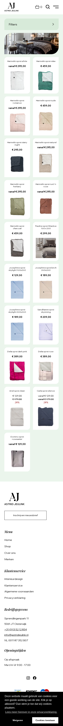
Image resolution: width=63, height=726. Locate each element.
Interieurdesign (13, 579)
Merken (9, 559)
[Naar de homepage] (11, 7)
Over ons (10, 552)
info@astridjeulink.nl (16, 634)
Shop (7, 546)
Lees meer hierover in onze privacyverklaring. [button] (31, 712)
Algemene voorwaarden (19, 591)
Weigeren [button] (18, 720)
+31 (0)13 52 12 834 (15, 629)
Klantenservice (13, 585)
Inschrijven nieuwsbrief (25, 515)
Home (8, 540)
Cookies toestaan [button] (45, 720)
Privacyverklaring (14, 597)
